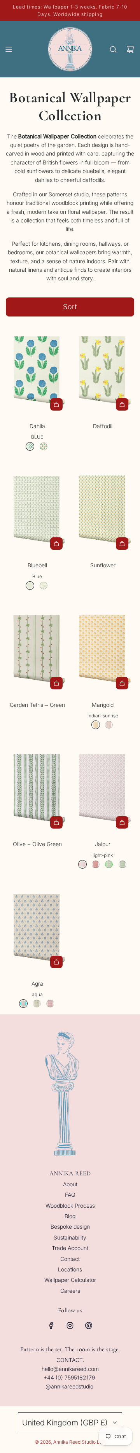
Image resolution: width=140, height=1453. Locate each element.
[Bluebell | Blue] (30, 585)
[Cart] (130, 49)
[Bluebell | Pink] (43, 585)
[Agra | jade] (37, 1003)
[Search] (113, 49)
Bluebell (37, 565)
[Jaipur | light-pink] (82, 864)
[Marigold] (103, 648)
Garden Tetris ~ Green (37, 704)
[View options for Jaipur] (122, 822)
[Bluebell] (37, 509)
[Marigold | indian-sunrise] (96, 725)
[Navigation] (8, 49)
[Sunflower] (103, 509)
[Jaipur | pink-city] (96, 864)
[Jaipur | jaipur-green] (122, 864)
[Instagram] (70, 1325)
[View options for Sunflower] (122, 543)
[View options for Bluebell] (56, 543)
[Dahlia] (37, 369)
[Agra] (37, 927)
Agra (37, 983)
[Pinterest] (88, 1325)
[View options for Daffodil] (122, 404)
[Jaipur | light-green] (109, 864)
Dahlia (37, 426)
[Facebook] (51, 1325)
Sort (70, 306)
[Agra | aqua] (23, 1003)
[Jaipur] (103, 787)
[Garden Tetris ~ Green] (37, 648)
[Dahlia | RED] (43, 446)
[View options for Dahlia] (56, 404)
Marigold (103, 704)
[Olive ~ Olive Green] (37, 787)
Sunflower (103, 565)
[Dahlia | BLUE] (30, 446)
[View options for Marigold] (122, 683)
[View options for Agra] (56, 962)
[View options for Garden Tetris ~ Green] (56, 683)
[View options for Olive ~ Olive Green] (56, 822)
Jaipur (102, 844)
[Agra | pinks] (50, 1003)
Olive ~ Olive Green (37, 844)
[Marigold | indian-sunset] (109, 725)
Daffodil (102, 426)
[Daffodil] (103, 369)
